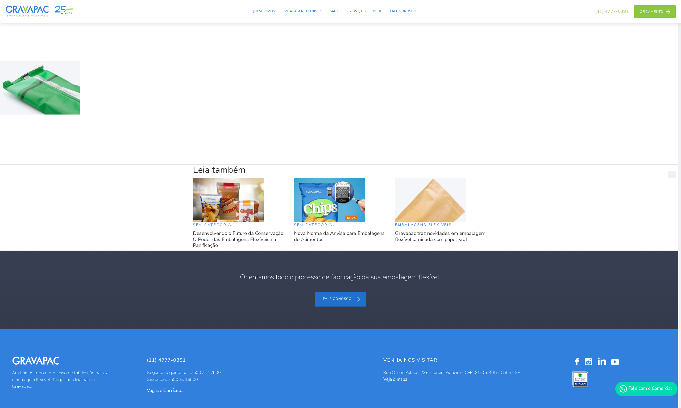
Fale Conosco (403, 11)
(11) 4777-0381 (612, 11)
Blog (378, 11)
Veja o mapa (395, 379)
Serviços (357, 11)
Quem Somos (263, 11)
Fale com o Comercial (649, 388)
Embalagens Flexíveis (302, 11)
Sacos (335, 11)
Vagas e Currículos (166, 390)
